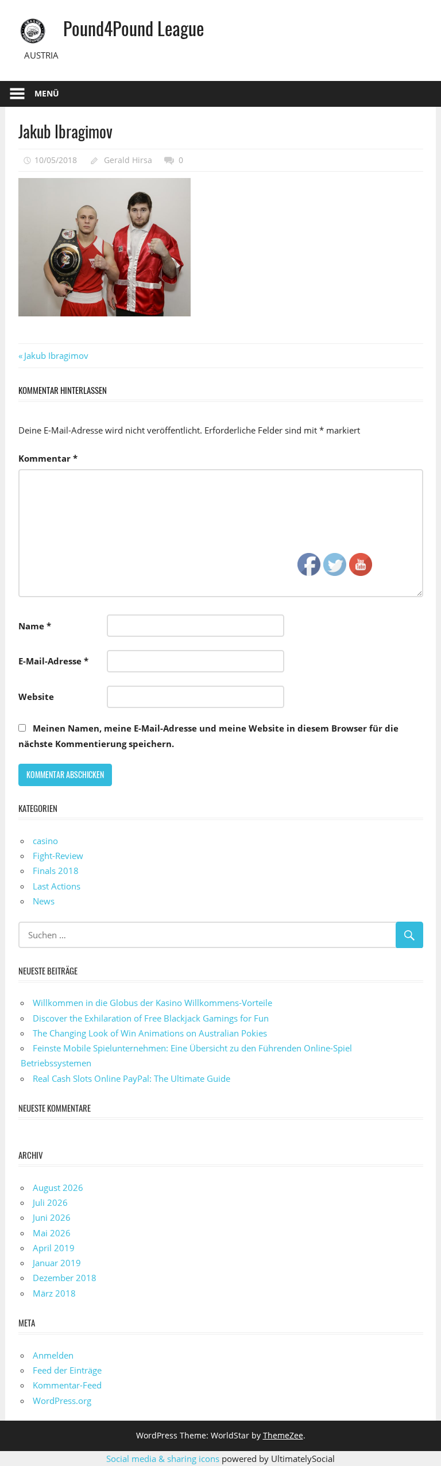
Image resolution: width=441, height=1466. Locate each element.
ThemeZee (283, 1435)
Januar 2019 (57, 1262)
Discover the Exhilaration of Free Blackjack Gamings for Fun (151, 1018)
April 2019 (54, 1248)
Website (36, 696)
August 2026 (58, 1187)
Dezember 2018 (64, 1277)
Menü (46, 93)
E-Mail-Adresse (53, 661)
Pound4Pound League (133, 27)
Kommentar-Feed (67, 1385)
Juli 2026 (50, 1202)
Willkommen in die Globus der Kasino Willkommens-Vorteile (152, 1002)
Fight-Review (58, 855)
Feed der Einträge (67, 1370)
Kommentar (48, 458)
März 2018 (54, 1293)
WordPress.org (62, 1400)
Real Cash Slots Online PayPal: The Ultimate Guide (131, 1078)
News (44, 901)
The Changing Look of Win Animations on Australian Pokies (150, 1033)
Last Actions (56, 886)
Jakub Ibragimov (56, 355)
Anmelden (53, 1355)
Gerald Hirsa (128, 159)
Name (34, 626)
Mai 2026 (52, 1233)
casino (45, 840)
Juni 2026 (52, 1217)
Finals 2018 (56, 870)
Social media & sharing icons (164, 1458)
